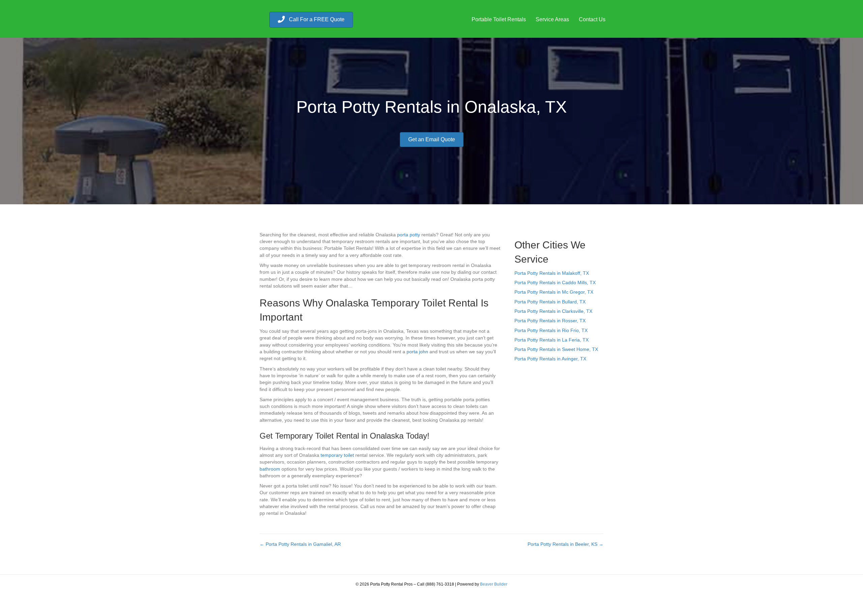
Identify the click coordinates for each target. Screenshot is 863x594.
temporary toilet (337, 455)
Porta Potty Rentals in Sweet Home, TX (556, 349)
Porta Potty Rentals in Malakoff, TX (551, 273)
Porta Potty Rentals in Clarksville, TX (553, 311)
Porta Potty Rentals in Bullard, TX (550, 301)
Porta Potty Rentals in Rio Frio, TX (551, 330)
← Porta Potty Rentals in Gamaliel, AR (300, 544)
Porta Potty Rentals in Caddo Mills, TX (555, 282)
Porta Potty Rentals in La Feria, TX (551, 340)
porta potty (408, 234)
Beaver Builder (493, 584)
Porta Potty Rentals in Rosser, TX (550, 320)
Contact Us (592, 19)
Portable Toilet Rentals (499, 19)
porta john (417, 351)
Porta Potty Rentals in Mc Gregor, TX (553, 292)
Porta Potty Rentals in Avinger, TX (550, 358)
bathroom (270, 469)
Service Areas (552, 19)
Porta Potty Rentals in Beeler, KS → (565, 544)
